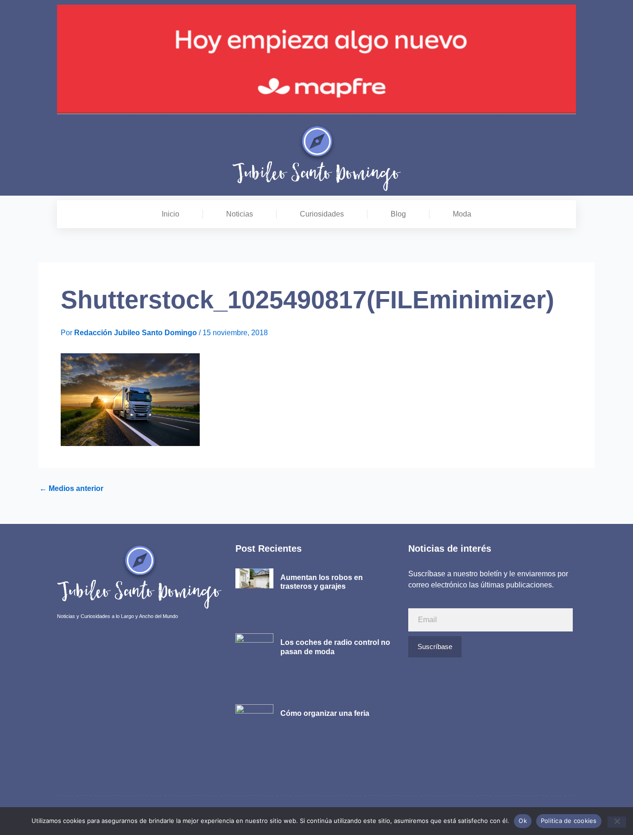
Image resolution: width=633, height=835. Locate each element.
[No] (617, 822)
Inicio (170, 214)
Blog (398, 214)
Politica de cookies (569, 820)
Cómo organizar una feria (324, 713)
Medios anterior (71, 488)
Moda (462, 214)
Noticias (239, 214)
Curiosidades (322, 214)
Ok (523, 820)
